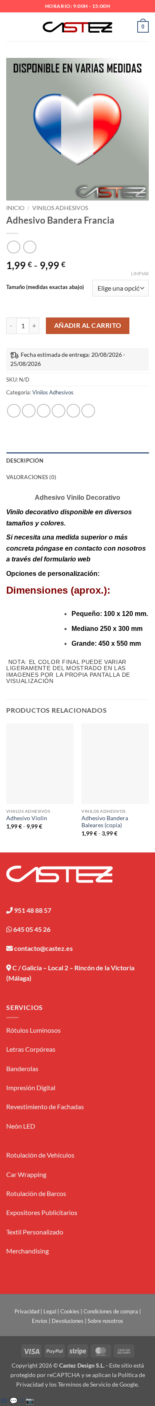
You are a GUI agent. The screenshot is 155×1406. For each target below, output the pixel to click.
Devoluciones (67, 1321)
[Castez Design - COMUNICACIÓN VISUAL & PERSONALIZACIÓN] (77, 27)
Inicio (15, 208)
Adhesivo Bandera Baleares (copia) (104, 822)
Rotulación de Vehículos (40, 1155)
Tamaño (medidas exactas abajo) (45, 287)
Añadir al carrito (88, 325)
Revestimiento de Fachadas (45, 1106)
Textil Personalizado (34, 1232)
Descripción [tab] (24, 460)
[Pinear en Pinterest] (73, 411)
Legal (49, 1311)
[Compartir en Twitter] (43, 411)
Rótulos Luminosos (33, 1030)
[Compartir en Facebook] (29, 411)
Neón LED (20, 1126)
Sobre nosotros (105, 1321)
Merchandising (27, 1251)
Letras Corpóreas (30, 1049)
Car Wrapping (26, 1174)
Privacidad (26, 1311)
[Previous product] (29, 247)
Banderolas (22, 1068)
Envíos (40, 1321)
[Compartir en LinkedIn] (88, 411)
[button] (11, 27)
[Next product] (13, 247)
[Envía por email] (58, 411)
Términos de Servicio (84, 1384)
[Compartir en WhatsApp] (14, 411)
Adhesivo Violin (26, 818)
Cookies (69, 1311)
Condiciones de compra (110, 1311)
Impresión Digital (30, 1087)
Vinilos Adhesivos (60, 208)
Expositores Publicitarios (41, 1212)
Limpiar (140, 273)
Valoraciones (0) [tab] (31, 477)
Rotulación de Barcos (36, 1193)
